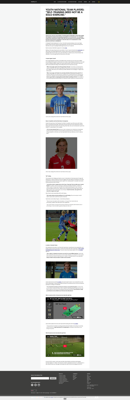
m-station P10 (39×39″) (62, 378)
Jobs (87, 381)
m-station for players (62, 376)
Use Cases (74, 375)
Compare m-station (62, 375)
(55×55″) (65, 379)
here (66, 48)
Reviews (74, 376)
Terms (88, 380)
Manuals (88, 378)
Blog (73, 379)
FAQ (87, 375)
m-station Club (61, 380)
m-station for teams (62, 377)
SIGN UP (53, 378)
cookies (51, 397)
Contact (88, 383)
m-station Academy (62, 381)
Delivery (88, 377)
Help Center (89, 376)
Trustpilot (74, 378)
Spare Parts (61, 383)
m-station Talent (61, 379)
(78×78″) (67, 381)
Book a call (89, 382)
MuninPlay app (61, 382)
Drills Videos (75, 377)
